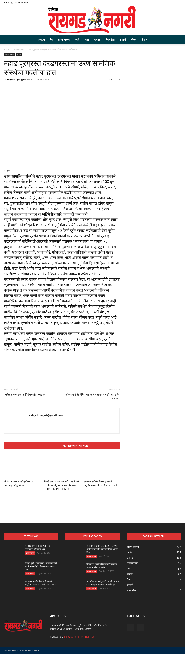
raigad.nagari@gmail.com (20, 79)
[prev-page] (6, 496)
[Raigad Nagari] (92, 20)
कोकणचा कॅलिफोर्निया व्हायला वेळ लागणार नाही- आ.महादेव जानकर (92, 396)
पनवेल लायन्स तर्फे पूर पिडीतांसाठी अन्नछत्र (24, 394)
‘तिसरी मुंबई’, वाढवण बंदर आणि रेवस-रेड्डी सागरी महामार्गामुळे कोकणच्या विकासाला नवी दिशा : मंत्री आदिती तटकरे (61, 485)
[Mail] (178, 2)
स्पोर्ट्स (123, 39)
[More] (95, 88)
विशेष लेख (110, 39)
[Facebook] (172, 2)
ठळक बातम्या (30, 553)
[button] (176, 40)
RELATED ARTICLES (47, 445)
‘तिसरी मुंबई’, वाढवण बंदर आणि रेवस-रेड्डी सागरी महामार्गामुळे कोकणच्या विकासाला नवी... (41, 566)
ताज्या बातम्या (64, 39)
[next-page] (12, 496)
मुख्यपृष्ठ (41, 39)
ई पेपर (144, 39)
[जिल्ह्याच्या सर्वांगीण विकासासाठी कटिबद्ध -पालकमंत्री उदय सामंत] (74, 568)
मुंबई (77, 39)
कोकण (134, 39)
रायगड (97, 39)
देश (51, 39)
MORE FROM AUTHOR (75, 445)
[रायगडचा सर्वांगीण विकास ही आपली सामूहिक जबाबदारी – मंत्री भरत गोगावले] (102, 466)
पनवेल (86, 39)
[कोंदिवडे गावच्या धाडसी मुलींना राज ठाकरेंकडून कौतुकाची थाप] (22, 466)
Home (7, 49)
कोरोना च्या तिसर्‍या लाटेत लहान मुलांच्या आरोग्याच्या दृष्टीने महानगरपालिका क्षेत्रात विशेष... (102, 549)
